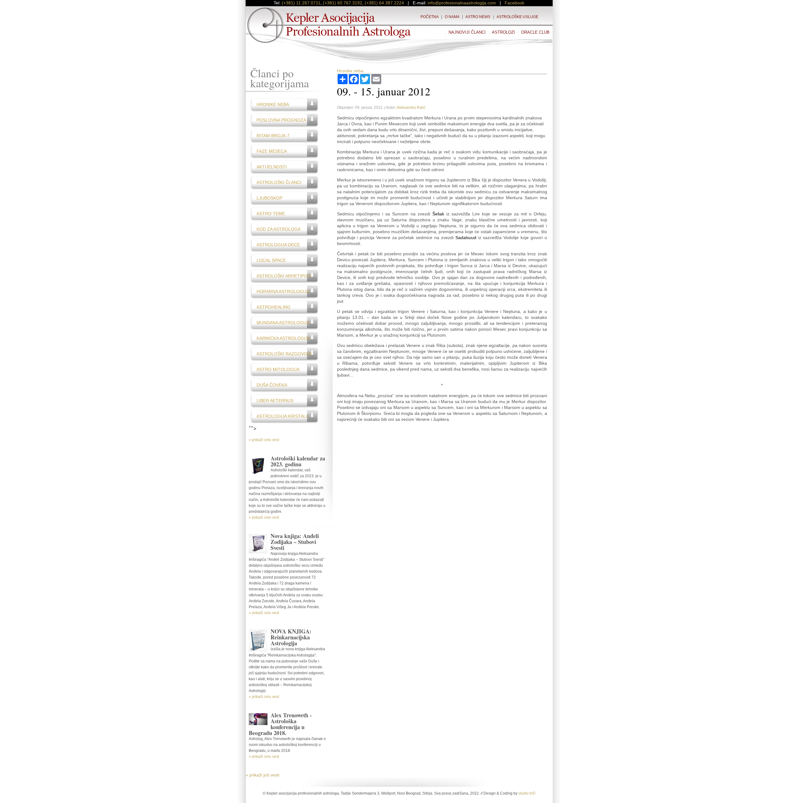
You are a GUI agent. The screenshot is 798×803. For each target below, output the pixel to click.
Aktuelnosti (272, 166)
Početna (429, 17)
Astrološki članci (279, 182)
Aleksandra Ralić (411, 107)
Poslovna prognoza (281, 120)
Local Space (271, 260)
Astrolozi (503, 33)
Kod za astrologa (278, 229)
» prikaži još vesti (262, 774)
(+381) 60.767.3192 (342, 2)
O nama (452, 17)
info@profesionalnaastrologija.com (462, 2)
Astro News (477, 17)
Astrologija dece (278, 244)
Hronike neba (273, 104)
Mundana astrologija (283, 322)
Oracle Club (535, 33)
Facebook (514, 2)
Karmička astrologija (283, 338)
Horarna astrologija (283, 291)
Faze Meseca (272, 151)
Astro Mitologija (278, 369)
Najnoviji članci (467, 33)
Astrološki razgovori (284, 353)
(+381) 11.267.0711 (301, 2)
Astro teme (271, 213)
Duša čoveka (272, 384)
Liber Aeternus (275, 400)
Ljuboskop (269, 197)
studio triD (527, 793)
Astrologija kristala (283, 416)
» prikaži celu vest (264, 440)
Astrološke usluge (517, 17)
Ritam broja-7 (273, 135)
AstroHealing (274, 307)
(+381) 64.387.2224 (384, 2)
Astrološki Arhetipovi (284, 275)
